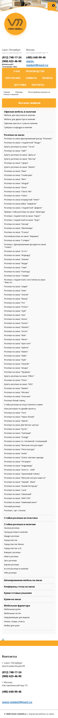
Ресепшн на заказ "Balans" (16, 351)
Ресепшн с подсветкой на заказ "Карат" (22, 216)
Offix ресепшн (10, 572)
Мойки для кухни (11, 625)
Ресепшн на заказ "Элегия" (16, 294)
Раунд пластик (10, 540)
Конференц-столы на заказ (19, 586)
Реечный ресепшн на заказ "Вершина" (21, 236)
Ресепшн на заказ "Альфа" (16, 368)
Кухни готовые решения (18, 593)
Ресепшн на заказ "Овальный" (18, 494)
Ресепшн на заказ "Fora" (15, 412)
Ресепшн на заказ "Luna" (15, 490)
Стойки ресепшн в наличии (20, 524)
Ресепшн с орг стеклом (14, 510)
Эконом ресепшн (11, 528)
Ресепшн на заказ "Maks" (15, 355)
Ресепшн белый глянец (14, 400)
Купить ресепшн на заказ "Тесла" (19, 146)
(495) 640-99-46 (35, 57)
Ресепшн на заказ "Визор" (16, 298)
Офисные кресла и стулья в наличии (20, 123)
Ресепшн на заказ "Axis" (15, 315)
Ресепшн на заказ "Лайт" (15, 150)
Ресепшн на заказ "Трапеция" (17, 433)
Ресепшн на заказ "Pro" (14, 302)
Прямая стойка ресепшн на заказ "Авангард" (24, 212)
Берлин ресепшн (11, 564)
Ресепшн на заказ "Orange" (16, 437)
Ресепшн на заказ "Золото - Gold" (19, 469)
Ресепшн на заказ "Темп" (15, 267)
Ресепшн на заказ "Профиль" (17, 372)
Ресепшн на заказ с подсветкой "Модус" (22, 142)
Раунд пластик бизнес (14, 544)
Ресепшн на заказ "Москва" (16, 392)
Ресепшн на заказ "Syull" (15, 311)
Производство (35, 71)
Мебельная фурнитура (17, 605)
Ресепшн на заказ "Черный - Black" (20, 482)
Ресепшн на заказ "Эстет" (16, 251)
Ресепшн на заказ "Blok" (15, 335)
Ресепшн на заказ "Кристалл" (17, 343)
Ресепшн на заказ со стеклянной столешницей (25, 441)
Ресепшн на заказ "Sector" (16, 331)
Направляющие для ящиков (17, 617)
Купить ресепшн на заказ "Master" (19, 167)
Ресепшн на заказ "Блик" (15, 290)
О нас (16, 71)
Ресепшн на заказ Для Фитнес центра (21, 425)
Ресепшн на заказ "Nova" (15, 187)
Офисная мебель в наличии (20, 111)
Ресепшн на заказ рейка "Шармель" (20, 203)
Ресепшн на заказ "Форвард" (17, 255)
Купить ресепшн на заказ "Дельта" (20, 155)
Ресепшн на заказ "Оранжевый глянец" (22, 473)
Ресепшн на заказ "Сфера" (16, 163)
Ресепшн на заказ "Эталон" (16, 232)
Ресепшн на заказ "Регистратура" (19, 449)
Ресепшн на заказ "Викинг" (16, 388)
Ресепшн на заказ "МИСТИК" (17, 498)
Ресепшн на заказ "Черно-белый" (19, 416)
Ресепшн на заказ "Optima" (16, 347)
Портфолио (13, 78)
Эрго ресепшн (10, 560)
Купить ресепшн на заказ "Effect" (19, 376)
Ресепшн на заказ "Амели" (16, 421)
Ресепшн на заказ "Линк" (15, 171)
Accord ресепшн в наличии (16, 568)
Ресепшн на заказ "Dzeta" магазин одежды (23, 457)
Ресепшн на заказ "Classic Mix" (18, 191)
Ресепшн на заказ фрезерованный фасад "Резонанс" (28, 138)
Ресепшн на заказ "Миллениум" (18, 228)
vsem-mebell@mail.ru (37, 63)
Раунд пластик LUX (12, 548)
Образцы (19, 92)
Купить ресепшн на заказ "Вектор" (20, 159)
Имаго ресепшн (11, 556)
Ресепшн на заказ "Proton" (16, 307)
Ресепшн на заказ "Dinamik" (17, 364)
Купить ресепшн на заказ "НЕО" (18, 384)
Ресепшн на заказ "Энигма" (16, 259)
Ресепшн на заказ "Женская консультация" (23, 445)
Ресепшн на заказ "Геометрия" (18, 175)
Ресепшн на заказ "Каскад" (16, 224)
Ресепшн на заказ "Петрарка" (17, 461)
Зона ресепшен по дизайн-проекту (20, 408)
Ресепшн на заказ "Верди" (16, 263)
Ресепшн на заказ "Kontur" (16, 323)
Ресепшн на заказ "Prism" (15, 380)
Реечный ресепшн (12, 506)
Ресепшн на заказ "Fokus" (16, 195)
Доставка (20, 84)
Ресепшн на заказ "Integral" (16, 183)
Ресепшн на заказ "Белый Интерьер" (21, 486)
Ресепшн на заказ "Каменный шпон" (20, 502)
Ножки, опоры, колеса (14, 621)
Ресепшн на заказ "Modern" (16, 327)
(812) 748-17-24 (11, 57)
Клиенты (31, 78)
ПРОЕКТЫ (47, 78)
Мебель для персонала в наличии (19, 115)
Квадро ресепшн (11, 536)
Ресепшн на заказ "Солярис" (17, 240)
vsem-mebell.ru (15, 25)
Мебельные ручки (12, 609)
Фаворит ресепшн (12, 552)
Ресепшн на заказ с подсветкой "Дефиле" (23, 207)
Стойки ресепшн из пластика (21, 517)
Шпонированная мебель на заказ (23, 580)
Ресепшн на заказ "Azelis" (15, 453)
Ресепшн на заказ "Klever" (16, 339)
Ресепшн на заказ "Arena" (16, 319)
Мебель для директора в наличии (19, 119)
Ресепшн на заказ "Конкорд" (17, 271)
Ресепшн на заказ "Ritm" (15, 179)
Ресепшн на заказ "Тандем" (16, 275)
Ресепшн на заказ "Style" (15, 359)
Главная (6, 92)
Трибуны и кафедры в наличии (18, 127)
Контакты (38, 84)
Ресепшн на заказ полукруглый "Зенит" (22, 199)
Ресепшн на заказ (14, 134)
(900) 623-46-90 (11, 61)
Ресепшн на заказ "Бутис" (16, 429)
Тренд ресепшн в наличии (16, 532)
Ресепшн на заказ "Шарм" (16, 286)
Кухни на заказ (12, 599)
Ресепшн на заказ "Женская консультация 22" (25, 478)
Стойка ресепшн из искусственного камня (23, 404)
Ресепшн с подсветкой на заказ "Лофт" (22, 220)
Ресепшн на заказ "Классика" (17, 396)
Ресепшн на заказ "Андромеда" (18, 465)
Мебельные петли (12, 613)
